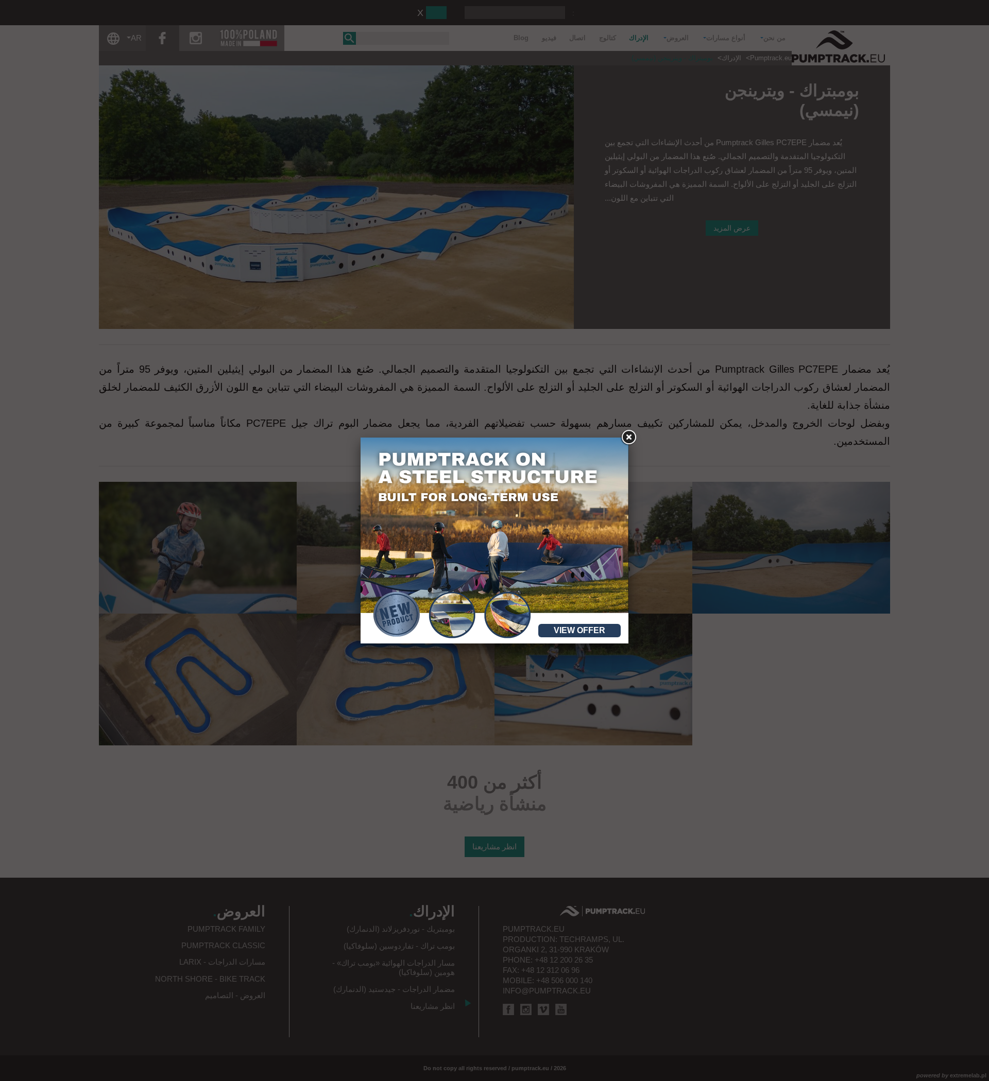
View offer (579, 630)
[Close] (628, 437)
